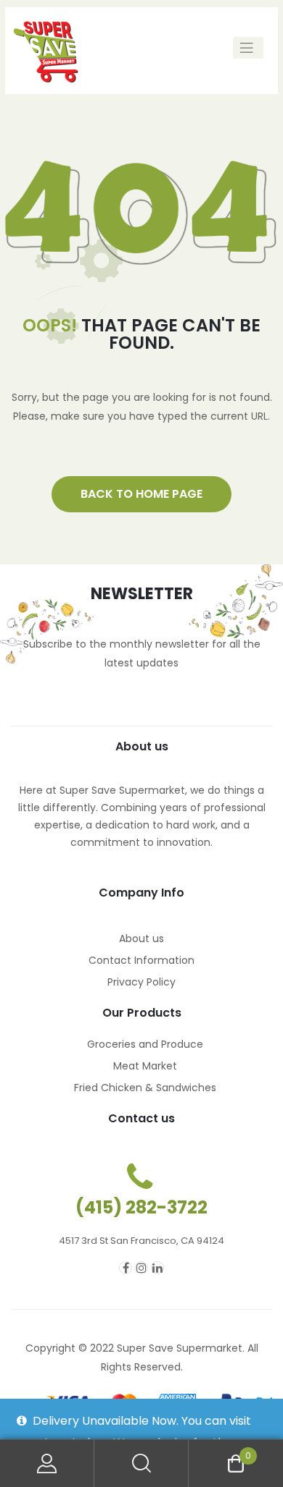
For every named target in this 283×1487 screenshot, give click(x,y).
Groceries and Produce (145, 1044)
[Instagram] (141, 1267)
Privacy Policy (141, 982)
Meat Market (145, 1066)
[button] (141, 494)
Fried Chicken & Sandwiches (145, 1087)
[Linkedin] (157, 1267)
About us (141, 938)
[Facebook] (125, 1267)
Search (141, 1463)
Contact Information (141, 960)
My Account (47, 1463)
